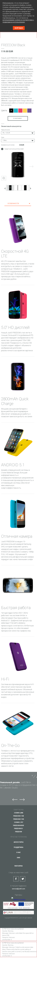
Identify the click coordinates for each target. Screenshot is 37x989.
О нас (18, 852)
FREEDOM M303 (18, 825)
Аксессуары (18, 842)
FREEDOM (18, 832)
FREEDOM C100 (18, 819)
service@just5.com (18, 889)
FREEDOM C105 (18, 816)
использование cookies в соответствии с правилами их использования (18, 21)
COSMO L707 (18, 822)
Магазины (18, 866)
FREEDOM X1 (18, 828)
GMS (18, 857)
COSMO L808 (18, 813)
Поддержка (18, 847)
